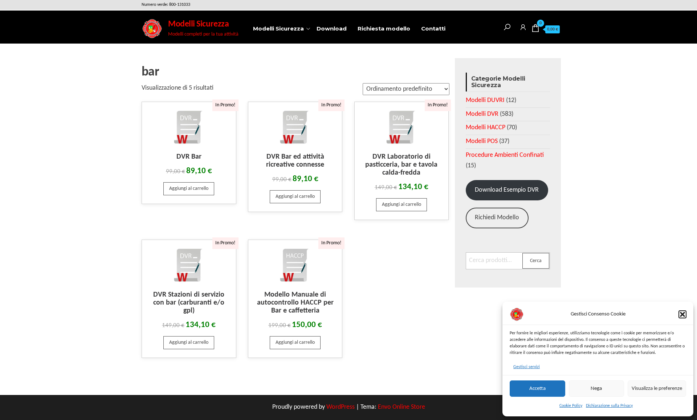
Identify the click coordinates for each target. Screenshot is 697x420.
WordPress (340, 407)
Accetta (537, 388)
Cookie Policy (570, 406)
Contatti (433, 28)
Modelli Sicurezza (198, 24)
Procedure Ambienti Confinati (505, 155)
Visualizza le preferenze (657, 388)
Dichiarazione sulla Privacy (609, 406)
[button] (682, 314)
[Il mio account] (523, 26)
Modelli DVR (482, 114)
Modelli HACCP (485, 127)
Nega (596, 388)
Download (332, 28)
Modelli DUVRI (485, 100)
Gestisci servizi (526, 367)
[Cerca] (507, 26)
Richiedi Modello (497, 217)
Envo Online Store (401, 407)
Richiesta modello (384, 28)
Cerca (536, 261)
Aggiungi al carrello (188, 188)
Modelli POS (482, 141)
